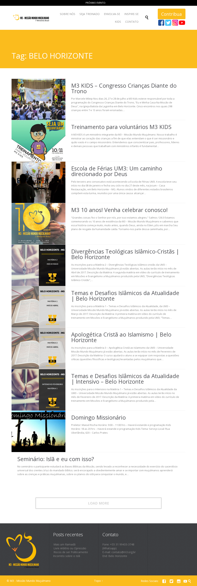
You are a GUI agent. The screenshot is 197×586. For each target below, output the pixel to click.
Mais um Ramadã (64, 544)
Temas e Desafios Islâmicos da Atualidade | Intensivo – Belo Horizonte (125, 378)
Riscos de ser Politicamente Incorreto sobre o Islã (70, 554)
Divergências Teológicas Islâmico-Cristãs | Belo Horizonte (125, 254)
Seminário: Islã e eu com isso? (55, 459)
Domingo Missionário (98, 417)
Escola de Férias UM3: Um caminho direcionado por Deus (116, 171)
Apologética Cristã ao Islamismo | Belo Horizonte (121, 337)
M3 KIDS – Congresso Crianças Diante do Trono (124, 88)
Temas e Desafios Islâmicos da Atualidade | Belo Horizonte (125, 295)
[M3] (31, 18)
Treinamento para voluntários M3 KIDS (121, 126)
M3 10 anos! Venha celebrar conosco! (119, 210)
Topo (97, 581)
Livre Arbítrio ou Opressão (69, 548)
